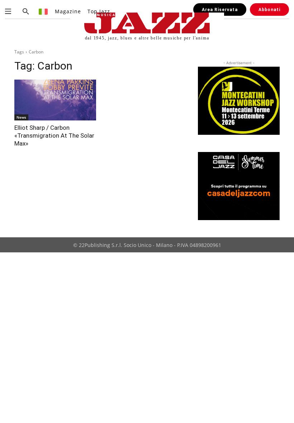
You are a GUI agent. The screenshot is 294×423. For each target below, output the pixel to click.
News (21, 117)
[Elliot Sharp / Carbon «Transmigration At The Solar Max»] (55, 100)
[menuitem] (43, 11)
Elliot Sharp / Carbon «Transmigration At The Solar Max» (54, 135)
